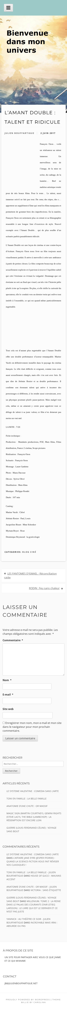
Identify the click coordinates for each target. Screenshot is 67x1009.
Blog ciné (29, 551)
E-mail (8, 694)
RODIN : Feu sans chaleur (44, 588)
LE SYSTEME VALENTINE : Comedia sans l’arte (33, 791)
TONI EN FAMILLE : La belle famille (27, 798)
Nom (7, 680)
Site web (8, 709)
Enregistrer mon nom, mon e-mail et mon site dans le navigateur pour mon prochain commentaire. (32, 726)
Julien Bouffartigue (19, 133)
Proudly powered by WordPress (28, 999)
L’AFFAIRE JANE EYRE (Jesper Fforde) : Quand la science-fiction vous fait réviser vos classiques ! (33, 861)
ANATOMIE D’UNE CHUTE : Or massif (27, 806)
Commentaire (13, 640)
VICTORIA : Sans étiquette (46, 890)
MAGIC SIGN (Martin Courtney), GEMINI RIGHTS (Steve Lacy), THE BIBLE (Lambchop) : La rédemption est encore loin (34, 817)
